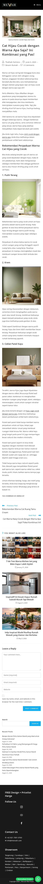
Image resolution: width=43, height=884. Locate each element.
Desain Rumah (11, 65)
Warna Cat (20, 496)
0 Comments (29, 65)
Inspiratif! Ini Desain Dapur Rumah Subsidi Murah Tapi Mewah (21, 598)
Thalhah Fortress (12, 62)
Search (5, 719)
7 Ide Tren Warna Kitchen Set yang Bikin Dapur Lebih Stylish (21, 562)
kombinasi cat (11, 496)
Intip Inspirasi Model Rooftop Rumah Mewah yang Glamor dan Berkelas (21, 633)
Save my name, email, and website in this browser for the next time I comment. (18, 700)
